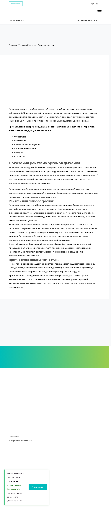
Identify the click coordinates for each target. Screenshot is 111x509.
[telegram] (92, 3)
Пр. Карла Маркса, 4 (87, 20)
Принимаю (37, 486)
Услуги (21, 45)
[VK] (97, 3)
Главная (13, 45)
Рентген (31, 45)
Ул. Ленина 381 (17, 20)
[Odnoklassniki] (100, 3)
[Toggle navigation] (99, 11)
